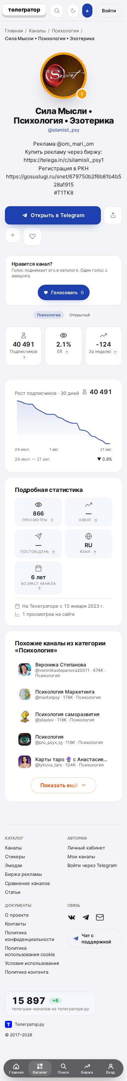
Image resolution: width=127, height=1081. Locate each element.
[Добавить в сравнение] (12, 235)
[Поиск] (57, 11)
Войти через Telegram (92, 865)
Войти (109, 10)
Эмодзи (13, 865)
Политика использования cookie (30, 951)
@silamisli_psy (63, 130)
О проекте (17, 915)
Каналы (37, 30)
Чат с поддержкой (96, 938)
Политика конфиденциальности (29, 936)
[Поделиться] (113, 215)
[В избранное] (32, 236)
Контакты (15, 924)
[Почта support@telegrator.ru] (100, 917)
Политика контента (26, 972)
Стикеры (15, 856)
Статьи (12, 892)
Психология (65, 30)
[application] (63, 426)
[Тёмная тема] (73, 11)
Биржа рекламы (23, 874)
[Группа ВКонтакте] (71, 917)
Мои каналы (81, 856)
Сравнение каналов (27, 883)
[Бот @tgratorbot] (85, 917)
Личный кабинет (86, 848)
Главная (14, 30)
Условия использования (32, 963)
